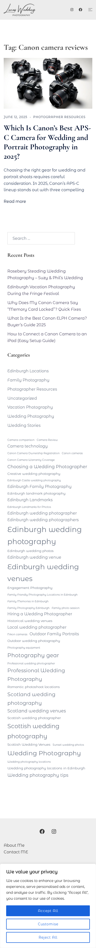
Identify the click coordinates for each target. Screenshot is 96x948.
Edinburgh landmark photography (36, 493)
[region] (48, 906)
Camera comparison (20, 440)
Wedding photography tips (37, 775)
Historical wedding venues (29, 621)
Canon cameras (72, 453)
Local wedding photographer (36, 627)
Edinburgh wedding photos (30, 551)
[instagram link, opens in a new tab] (71, 9)
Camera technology (27, 446)
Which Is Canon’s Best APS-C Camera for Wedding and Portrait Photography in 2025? (47, 142)
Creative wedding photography (33, 474)
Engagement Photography (29, 588)
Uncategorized (22, 398)
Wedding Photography (30, 416)
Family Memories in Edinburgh (27, 601)
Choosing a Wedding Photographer (47, 466)
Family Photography (28, 380)
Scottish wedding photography (33, 731)
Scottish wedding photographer (34, 718)
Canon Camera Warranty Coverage (31, 460)
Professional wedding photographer (31, 663)
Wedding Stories (24, 425)
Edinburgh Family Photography (39, 486)
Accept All (48, 911)
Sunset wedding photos (68, 744)
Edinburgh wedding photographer (42, 513)
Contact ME (16, 852)
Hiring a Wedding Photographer (39, 614)
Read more (15, 201)
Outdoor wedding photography (33, 641)
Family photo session (66, 608)
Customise (48, 924)
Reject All (48, 937)
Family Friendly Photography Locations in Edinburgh (42, 594)
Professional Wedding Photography (36, 674)
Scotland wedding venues (36, 710)
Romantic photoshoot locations (33, 687)
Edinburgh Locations (28, 371)
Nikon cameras (17, 634)
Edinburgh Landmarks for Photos (29, 507)
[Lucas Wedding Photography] (26, 10)
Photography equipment (23, 647)
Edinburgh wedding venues (43, 572)
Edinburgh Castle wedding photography (34, 480)
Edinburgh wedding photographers (43, 519)
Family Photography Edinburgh (28, 608)
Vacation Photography (30, 407)
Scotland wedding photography (31, 698)
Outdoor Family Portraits (54, 634)
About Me (14, 845)
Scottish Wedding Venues (28, 744)
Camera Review (47, 440)
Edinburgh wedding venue (34, 557)
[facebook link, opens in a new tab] (80, 9)
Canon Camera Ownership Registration (33, 453)
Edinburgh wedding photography (44, 535)
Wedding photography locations (29, 761)
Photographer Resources (59, 117)
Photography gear (33, 655)
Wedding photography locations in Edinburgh (46, 768)
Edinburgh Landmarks (30, 500)
